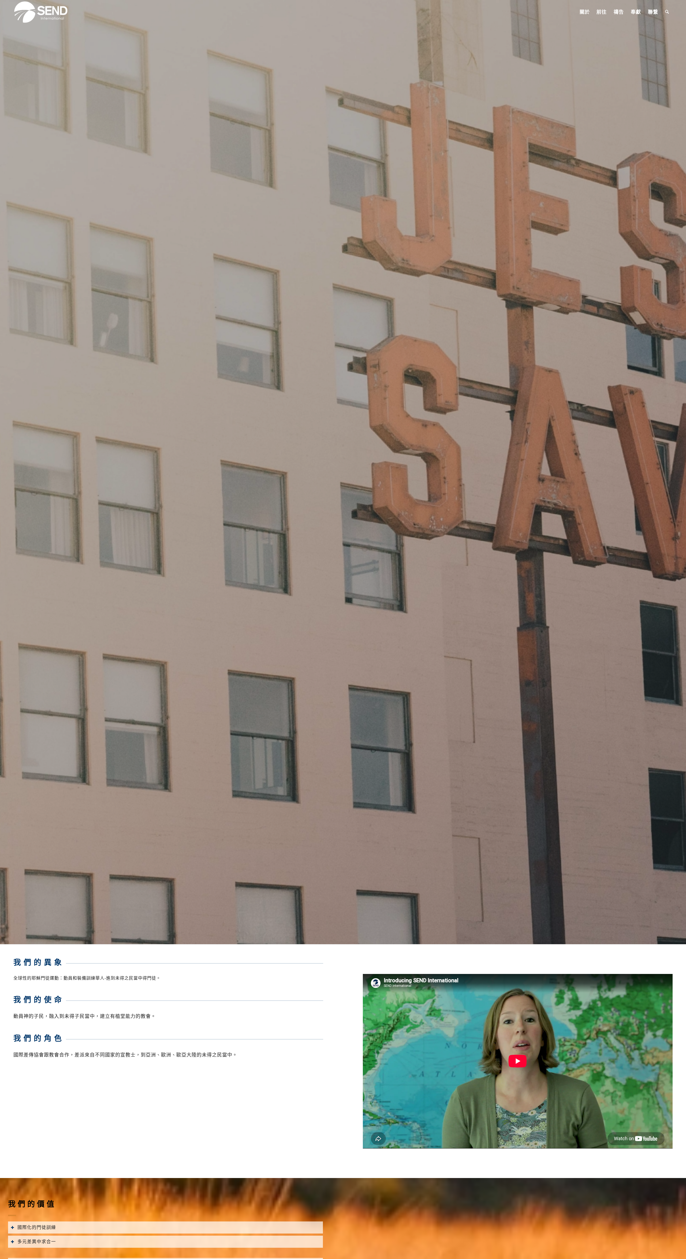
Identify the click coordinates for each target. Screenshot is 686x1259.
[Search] (667, 12)
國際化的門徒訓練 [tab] (36, 1227)
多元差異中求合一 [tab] (36, 1241)
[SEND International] (41, 12)
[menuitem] (584, 12)
